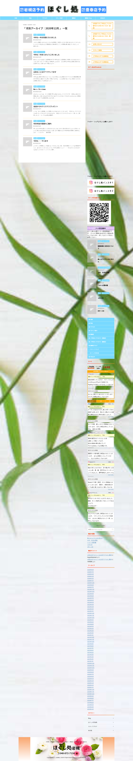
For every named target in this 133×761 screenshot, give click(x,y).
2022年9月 (90, 620)
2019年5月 (90, 705)
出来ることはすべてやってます (44, 72)
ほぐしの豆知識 (94, 353)
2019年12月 (90, 689)
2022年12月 (90, 613)
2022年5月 (90, 626)
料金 (30, 18)
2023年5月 (90, 602)
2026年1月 (90, 580)
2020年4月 (90, 681)
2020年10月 (90, 668)
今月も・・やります (40, 141)
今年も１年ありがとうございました (46, 55)
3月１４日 (101, 311)
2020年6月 (90, 676)
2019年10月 (90, 694)
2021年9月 (90, 644)
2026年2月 (90, 578)
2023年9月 (90, 593)
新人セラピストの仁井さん (95, 538)
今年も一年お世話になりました (44, 37)
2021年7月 (90, 648)
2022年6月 (90, 624)
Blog (89, 718)
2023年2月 (90, 609)
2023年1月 (90, 611)
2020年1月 (90, 687)
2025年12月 (90, 583)
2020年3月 (90, 683)
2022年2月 (90, 633)
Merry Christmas (39, 89)
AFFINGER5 (83, 757)
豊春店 (73, 18)
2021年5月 (90, 652)
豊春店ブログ (93, 345)
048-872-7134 (67, 753)
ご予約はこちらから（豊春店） (98, 341)
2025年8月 (90, 585)
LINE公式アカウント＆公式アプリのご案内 (99, 555)
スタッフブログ (94, 349)
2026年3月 (90, 576)
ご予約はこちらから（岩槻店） (98, 338)
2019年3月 (90, 709)
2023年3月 (90, 607)
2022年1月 (90, 635)
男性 (110, 401)
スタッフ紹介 (59, 18)
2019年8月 (90, 698)
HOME (16, 18)
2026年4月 (90, 574)
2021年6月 (90, 650)
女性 (101, 401)
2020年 (30, 24)
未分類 (90, 730)
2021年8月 (90, 646)
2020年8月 (90, 672)
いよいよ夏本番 (103, 285)
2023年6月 (90, 600)
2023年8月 (90, 596)
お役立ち (102, 18)
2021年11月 (90, 639)
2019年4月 (90, 707)
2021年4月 (90, 654)
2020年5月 (90, 678)
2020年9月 (90, 670)
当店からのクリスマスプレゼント (45, 106)
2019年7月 (90, 700)
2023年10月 (90, 591)
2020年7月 (90, 674)
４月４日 (101, 298)
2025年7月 (90, 587)
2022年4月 (90, 628)
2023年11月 (90, 589)
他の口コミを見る (101, 525)
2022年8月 (90, 622)
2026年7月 (90, 572)
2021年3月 (90, 657)
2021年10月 (90, 641)
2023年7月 (90, 598)
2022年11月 (90, 615)
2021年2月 (90, 659)
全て (92, 401)
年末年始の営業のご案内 (42, 124)
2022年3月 (90, 630)
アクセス (44, 18)
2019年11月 (90, 691)
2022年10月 (90, 617)
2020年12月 (90, 663)
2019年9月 (90, 696)
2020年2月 (90, 685)
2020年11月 (90, 665)
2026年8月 (90, 570)
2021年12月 (90, 637)
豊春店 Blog (88, 18)
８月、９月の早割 (103, 272)
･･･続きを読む (110, 387)
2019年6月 (90, 702)
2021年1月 (90, 661)
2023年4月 (90, 604)
